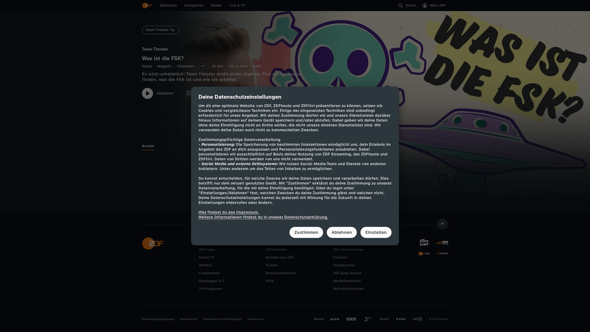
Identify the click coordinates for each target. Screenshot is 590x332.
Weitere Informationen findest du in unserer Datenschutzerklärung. (263, 217)
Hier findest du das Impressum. (228, 212)
